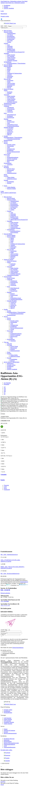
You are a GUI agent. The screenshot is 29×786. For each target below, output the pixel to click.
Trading (9, 42)
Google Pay (10, 129)
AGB (5, 745)
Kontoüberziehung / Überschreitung (16, 63)
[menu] (1, 194)
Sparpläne (6, 53)
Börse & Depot (8, 30)
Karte (5, 113)
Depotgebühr (10, 146)
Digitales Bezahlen (8, 127)
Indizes (9, 69)
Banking (6, 119)
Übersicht (6, 485)
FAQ (8, 156)
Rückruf (9, 183)
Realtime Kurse (11, 49)
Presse (5, 174)
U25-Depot (10, 35)
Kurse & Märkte (8, 64)
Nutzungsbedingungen (9, 747)
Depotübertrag (10, 36)
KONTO (3, 781)
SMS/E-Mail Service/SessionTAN (15, 52)
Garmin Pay (10, 131)
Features (6, 43)
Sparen (5, 90)
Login (2, 11)
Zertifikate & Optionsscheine (14, 73)
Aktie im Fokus (11, 83)
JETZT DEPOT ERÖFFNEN (8, 192)
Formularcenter (11, 149)
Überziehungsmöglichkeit (13, 139)
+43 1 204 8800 (5, 601)
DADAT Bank (11, 168)
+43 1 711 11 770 (5, 605)
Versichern (9, 164)
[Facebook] (14, 752)
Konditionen (7, 5)
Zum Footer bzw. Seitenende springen (15, 2)
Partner (5, 729)
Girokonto (6, 106)
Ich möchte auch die (6, 650)
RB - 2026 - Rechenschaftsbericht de (10, 573)
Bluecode (9, 133)
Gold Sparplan (11, 59)
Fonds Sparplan (11, 54)
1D (4, 387)
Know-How (7, 154)
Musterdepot (10, 363)
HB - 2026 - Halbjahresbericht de (9, 554)
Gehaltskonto (10, 107)
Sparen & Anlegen (8, 89)
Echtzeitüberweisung (12, 124)
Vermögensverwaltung (9, 103)
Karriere (6, 176)
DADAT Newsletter (7, 652)
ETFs (8, 72)
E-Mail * (3, 634)
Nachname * (4, 633)
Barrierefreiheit (8, 741)
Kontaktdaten (10, 181)
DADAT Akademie (9, 8)
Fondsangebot (10, 39)
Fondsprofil (7, 489)
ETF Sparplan (10, 56)
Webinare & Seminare (9, 730)
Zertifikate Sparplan (12, 60)
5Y (4, 394)
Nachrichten (10, 80)
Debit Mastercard (11, 114)
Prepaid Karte (10, 117)
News (5, 488)
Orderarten (10, 46)
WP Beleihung (7, 62)
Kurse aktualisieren (5, 20)
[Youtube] (14, 758)
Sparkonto (9, 92)
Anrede (2, 630)
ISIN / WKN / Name (6, 26)
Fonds (8, 70)
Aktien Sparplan (11, 57)
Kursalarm (6, 384)
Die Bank (6, 167)
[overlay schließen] (1, 766)
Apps (8, 45)
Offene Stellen (10, 177)
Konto (5, 185)
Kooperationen (7, 163)
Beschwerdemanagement (13, 151)
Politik (8, 82)
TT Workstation (11, 50)
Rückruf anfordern (5, 593)
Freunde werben (11, 144)
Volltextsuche (4, 27)
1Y (4, 392)
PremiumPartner (11, 37)
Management (10, 170)
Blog (8, 161)
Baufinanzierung (8, 140)
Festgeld (9, 93)
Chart (5, 486)
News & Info (7, 79)
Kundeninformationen (12, 157)
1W (5, 388)
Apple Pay (9, 130)
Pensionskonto (11, 109)
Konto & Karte (8, 104)
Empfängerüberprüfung (13, 126)
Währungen (10, 76)
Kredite (6, 136)
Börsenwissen (10, 160)
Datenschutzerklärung (17, 647)
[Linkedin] (14, 760)
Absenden (3, 655)
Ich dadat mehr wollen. (6, 750)
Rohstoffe (9, 77)
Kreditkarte (10, 116)
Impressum (6, 740)
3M (5, 391)
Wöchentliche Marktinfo (8, 653)
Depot (2, 784)
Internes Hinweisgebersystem (11, 743)
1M (5, 390)
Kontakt (6, 7)
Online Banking (11, 187)
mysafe (9, 153)
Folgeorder (10, 47)
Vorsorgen (6, 94)
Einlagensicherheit (11, 173)
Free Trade (10, 40)
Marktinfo (9, 86)
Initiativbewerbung (12, 178)
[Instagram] (14, 755)
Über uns (6, 166)
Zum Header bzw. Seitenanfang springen (11, 1)
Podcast (9, 87)
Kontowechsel (10, 121)
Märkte (9, 67)
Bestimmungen (24, 581)
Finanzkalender (11, 84)
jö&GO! (9, 134)
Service (6, 141)
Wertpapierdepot (11, 33)
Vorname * (3, 631)
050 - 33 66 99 (5, 590)
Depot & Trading (8, 32)
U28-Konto (10, 111)
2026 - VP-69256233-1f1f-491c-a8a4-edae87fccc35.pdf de (10, 560)
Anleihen (9, 74)
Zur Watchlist (7, 383)
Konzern (9, 171)
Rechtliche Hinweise (9, 738)
